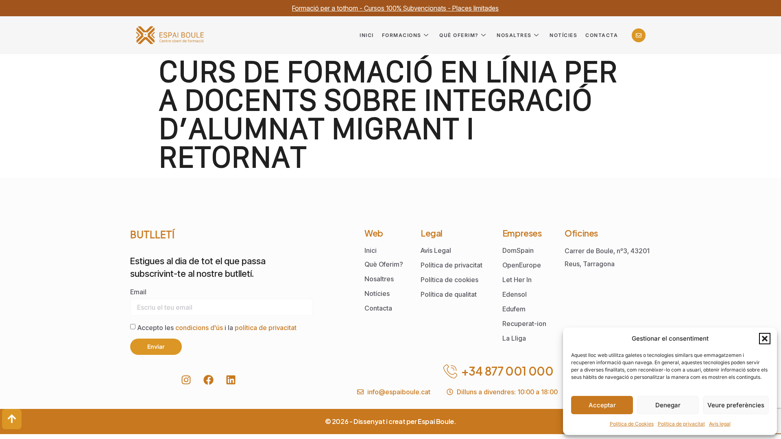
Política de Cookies (632, 424)
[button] (765, 339)
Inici (367, 35)
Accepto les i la (217, 327)
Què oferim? (459, 35)
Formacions (401, 35)
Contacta (601, 35)
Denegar (668, 405)
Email (138, 292)
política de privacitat (266, 327)
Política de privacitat (681, 424)
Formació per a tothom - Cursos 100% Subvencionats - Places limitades (395, 8)
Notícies (563, 35)
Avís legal (720, 424)
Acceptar (602, 405)
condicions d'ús (200, 327)
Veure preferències (735, 405)
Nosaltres (514, 35)
